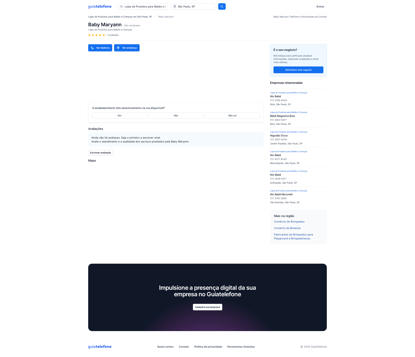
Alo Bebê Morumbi (281, 194)
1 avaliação (113, 35)
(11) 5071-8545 (278, 159)
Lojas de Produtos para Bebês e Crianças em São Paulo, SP (120, 16)
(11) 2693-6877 (278, 119)
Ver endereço (129, 47)
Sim (119, 115)
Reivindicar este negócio (298, 69)
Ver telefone (103, 47)
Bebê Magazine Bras (282, 115)
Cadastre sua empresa (207, 307)
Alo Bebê (275, 96)
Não (176, 115)
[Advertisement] (176, 76)
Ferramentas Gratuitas (241, 346)
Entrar (320, 6)
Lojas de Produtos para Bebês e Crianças (110, 29)
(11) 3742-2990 (278, 198)
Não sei (232, 115)
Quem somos (165, 346)
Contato (184, 346)
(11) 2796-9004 (278, 100)
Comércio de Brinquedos (289, 221)
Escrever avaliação (100, 152)
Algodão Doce (279, 135)
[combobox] (193, 6)
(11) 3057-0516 (278, 139)
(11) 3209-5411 (278, 178)
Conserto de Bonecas (287, 228)
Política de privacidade (208, 346)
